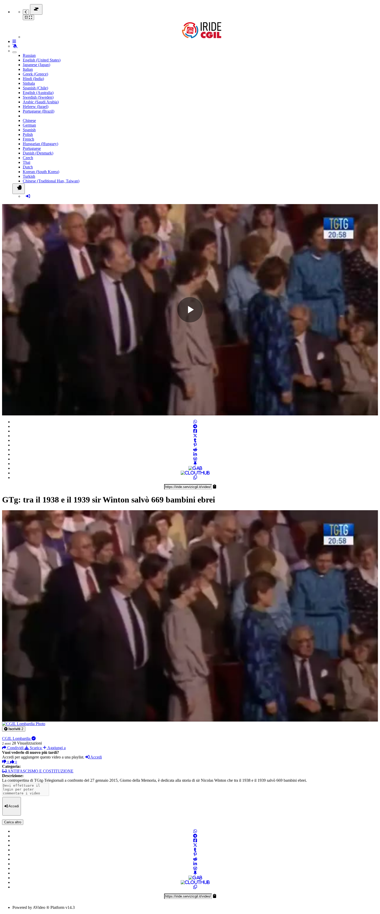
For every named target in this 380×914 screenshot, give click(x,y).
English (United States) (41, 60)
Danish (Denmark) (38, 153)
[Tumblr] (195, 440)
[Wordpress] (195, 459)
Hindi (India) (33, 78)
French (28, 139)
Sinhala (29, 83)
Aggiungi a (56, 748)
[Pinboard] (195, 463)
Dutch (28, 167)
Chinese (29, 120)
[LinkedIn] (195, 454)
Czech (28, 158)
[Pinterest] (195, 445)
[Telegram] (195, 426)
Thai (26, 162)
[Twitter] (195, 435)
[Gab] (195, 468)
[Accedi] (28, 196)
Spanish (29, 130)
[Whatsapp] (195, 422)
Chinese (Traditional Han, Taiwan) (51, 181)
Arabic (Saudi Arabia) (41, 102)
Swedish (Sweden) (38, 97)
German (29, 125)
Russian (29, 55)
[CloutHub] (195, 473)
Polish (28, 134)
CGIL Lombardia (17, 738)
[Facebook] (195, 431)
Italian (28, 69)
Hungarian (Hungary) (40, 144)
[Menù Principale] (36, 9)
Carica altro (12, 822)
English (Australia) (38, 92)
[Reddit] (195, 449)
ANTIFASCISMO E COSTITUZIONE (40, 771)
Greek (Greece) (35, 74)
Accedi (95, 757)
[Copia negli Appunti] (195, 477)
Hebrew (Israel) (35, 106)
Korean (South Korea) (41, 171)
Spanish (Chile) (35, 88)
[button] (13, 729)
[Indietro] (26, 12)
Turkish (29, 176)
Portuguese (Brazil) (38, 111)
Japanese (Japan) (36, 65)
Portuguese (32, 148)
